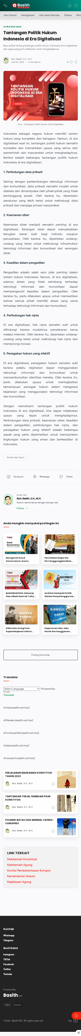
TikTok (6, 959)
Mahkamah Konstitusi (22, 859)
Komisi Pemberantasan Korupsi (28, 870)
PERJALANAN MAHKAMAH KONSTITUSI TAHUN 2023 (28, 774)
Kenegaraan (27, 15)
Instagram (8, 954)
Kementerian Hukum (21, 876)
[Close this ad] (78, 1032)
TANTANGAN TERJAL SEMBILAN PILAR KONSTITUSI (27, 798)
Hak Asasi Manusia (49, 15)
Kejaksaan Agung (19, 882)
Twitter (7, 969)
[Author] (21, 59)
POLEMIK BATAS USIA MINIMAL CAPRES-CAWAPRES (29, 821)
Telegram (8, 940)
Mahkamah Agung (19, 865)
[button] (70, 5)
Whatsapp (8, 935)
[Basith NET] (20, 5)
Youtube (7, 974)
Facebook (8, 964)
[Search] (76, 5)
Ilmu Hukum (10, 15)
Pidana (68, 15)
